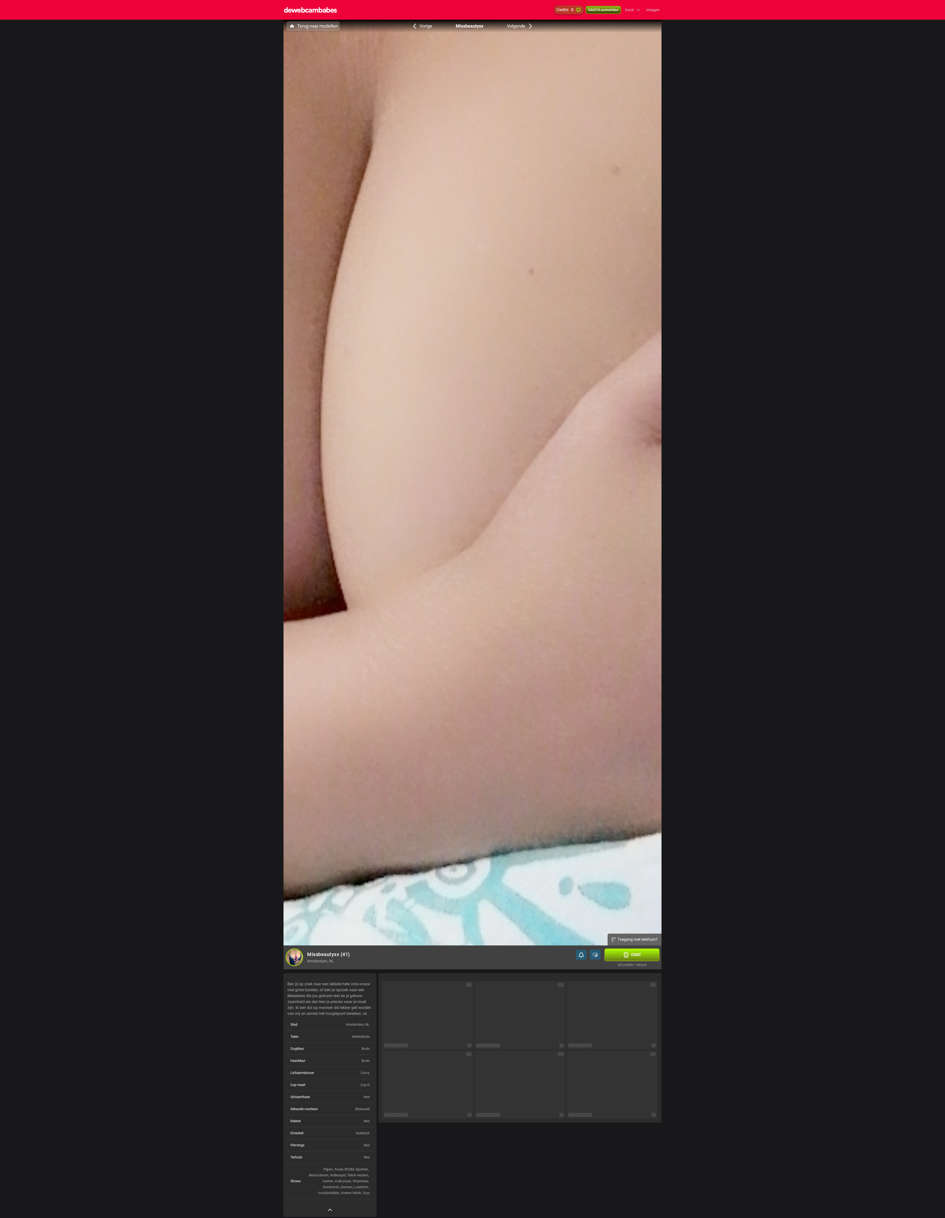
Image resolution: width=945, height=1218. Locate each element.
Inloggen (653, 10)
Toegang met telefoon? (637, 939)
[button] (632, 10)
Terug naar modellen (317, 26)
